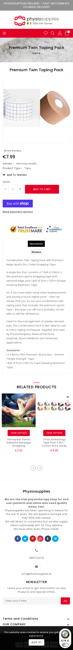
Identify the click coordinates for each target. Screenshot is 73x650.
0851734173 (36, 558)
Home (36, 53)
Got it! (36, 642)
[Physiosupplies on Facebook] (18, 538)
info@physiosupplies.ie (36, 574)
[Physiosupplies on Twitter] (25, 538)
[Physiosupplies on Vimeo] (55, 538)
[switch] (65, 645)
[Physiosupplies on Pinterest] (33, 538)
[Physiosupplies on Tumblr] (48, 538)
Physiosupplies (36, 491)
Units (6, 182)
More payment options (18, 211)
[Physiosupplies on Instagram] (40, 538)
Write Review (12, 150)
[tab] (36, 244)
